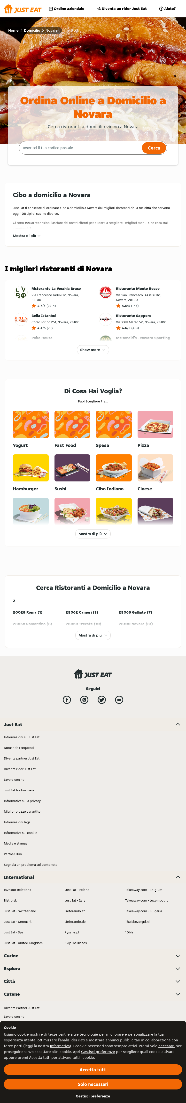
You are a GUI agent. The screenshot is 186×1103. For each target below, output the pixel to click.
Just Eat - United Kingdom (23, 943)
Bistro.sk (10, 900)
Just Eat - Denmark (17, 921)
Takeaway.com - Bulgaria (143, 911)
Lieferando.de (75, 921)
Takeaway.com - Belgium (143, 890)
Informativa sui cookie (20, 833)
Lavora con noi (14, 779)
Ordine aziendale (69, 8)
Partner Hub (13, 854)
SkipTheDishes (76, 943)
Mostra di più (24, 235)
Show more (90, 349)
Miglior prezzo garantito (22, 811)
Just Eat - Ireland (77, 890)
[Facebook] (67, 700)
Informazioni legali (18, 822)
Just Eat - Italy (75, 900)
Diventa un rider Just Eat (124, 8)
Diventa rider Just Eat (20, 769)
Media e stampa (16, 843)
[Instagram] (84, 700)
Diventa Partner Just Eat (21, 1008)
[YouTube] (119, 700)
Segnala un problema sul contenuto (30, 864)
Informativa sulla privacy (22, 801)
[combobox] (80, 148)
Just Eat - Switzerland (20, 911)
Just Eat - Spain (15, 932)
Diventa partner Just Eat (21, 758)
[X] (102, 700)
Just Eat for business (19, 790)
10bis (129, 932)
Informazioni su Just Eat (21, 737)
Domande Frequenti (19, 747)
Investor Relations (17, 890)
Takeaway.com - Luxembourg (147, 900)
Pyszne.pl (72, 932)
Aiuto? (170, 8)
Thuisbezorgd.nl (137, 921)
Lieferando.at (75, 911)
